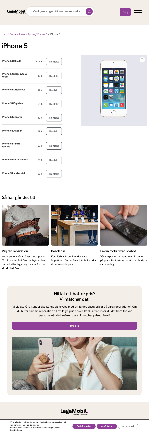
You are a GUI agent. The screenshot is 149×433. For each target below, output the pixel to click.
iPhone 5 (42, 34)
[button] (142, 59)
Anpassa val (128, 426)
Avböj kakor (106, 426)
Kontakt (54, 61)
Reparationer (17, 34)
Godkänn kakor (84, 426)
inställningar (16, 430)
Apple (31, 34)
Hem (4, 34)
